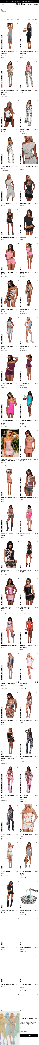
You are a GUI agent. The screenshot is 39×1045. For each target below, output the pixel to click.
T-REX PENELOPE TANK (27, 497)
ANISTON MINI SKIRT (7, 237)
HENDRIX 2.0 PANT (26, 90)
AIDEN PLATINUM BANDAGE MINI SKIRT (7, 757)
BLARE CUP (4, 947)
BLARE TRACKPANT (7, 166)
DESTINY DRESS (25, 534)
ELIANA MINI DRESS (26, 570)
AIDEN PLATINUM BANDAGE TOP (6, 608)
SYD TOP (4, 129)
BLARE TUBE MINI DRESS (25, 872)
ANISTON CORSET (25, 203)
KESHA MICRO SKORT (7, 910)
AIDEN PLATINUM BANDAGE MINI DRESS (8, 460)
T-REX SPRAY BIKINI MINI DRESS (26, 646)
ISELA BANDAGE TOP (7, 984)
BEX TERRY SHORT (7, 203)
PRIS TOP (23, 237)
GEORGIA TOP (5, 570)
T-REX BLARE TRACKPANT (24, 796)
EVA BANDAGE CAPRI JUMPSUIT (7, 52)
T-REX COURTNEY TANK (8, 646)
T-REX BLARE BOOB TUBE (7, 721)
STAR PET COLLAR (25, 947)
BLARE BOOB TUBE (7, 272)
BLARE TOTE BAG (25, 910)
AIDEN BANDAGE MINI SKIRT (8, 498)
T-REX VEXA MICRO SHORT (7, 535)
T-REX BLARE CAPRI (26, 720)
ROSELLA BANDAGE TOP (27, 459)
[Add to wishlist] (17, 23)
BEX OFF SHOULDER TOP (26, 167)
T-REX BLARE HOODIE (7, 795)
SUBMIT (29, 1035)
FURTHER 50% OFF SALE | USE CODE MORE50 (19, 1)
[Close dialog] (37, 1012)
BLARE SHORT (24, 272)
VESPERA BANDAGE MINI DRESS (26, 683)
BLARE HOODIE (24, 129)
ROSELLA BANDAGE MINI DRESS (7, 421)
